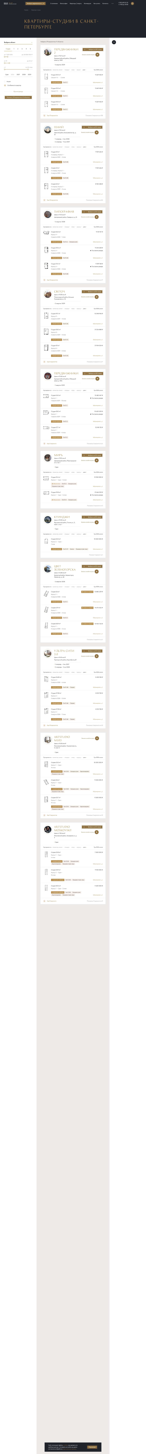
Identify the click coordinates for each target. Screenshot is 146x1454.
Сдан (7, 74)
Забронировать (97, 82)
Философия (63, 3)
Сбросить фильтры (18, 91)
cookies (65, 1445)
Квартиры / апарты (76, 3)
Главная (26, 10)
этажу (72, 70)
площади (67, 70)
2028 (24, 74)
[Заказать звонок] (132, 4)
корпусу (79, 147)
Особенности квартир (14, 85)
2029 (29, 74)
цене (84, 70)
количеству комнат (57, 70)
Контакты (105, 3)
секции (78, 70)
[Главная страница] (10, 3)
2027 (18, 74)
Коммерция (87, 3)
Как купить (97, 3)
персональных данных (69, 1449)
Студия (8, 49)
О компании (54, 3)
